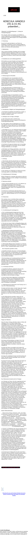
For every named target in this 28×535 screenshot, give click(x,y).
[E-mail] (3, 487)
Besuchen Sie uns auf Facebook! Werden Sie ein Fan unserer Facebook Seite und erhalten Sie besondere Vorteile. (14, 494)
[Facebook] (2, 489)
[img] (14, 9)
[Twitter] (2, 490)
